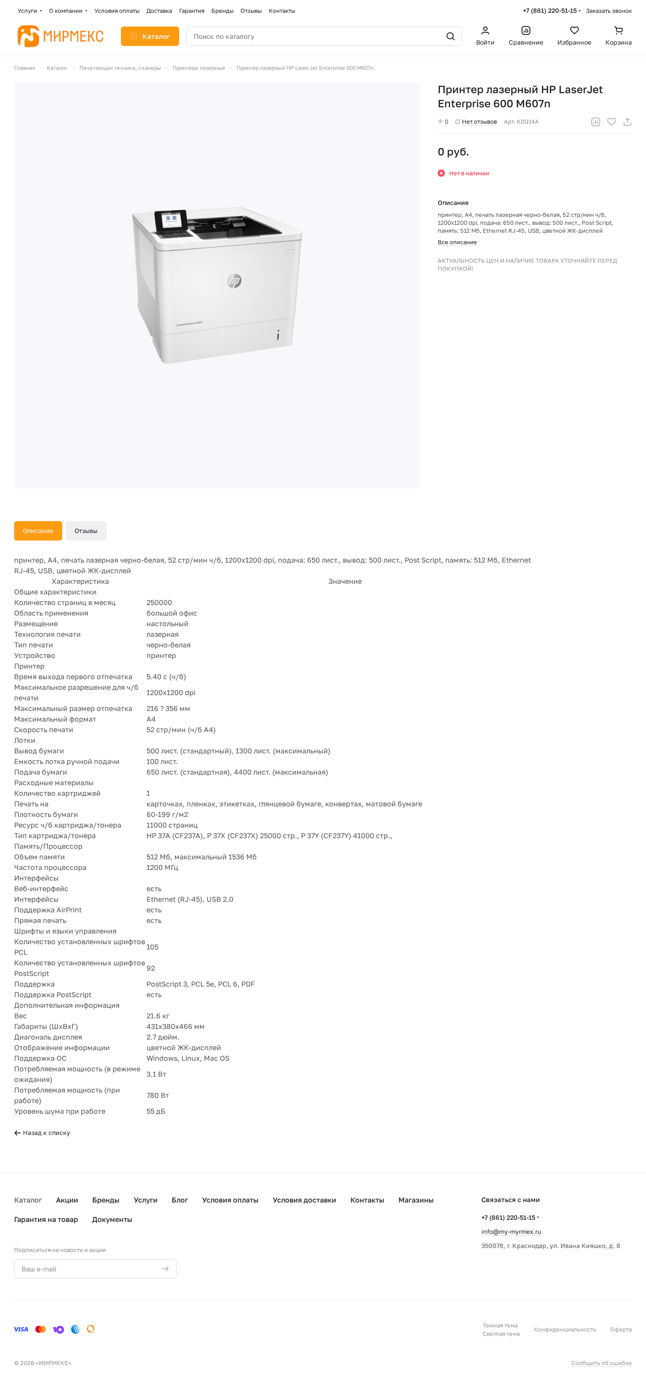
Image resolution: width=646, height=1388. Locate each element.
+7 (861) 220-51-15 (550, 10)
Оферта (621, 1329)
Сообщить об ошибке (601, 1362)
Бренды (106, 1199)
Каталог (28, 1199)
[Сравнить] (595, 121)
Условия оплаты (230, 1199)
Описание (38, 530)
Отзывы (86, 530)
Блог (180, 1199)
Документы (112, 1219)
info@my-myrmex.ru (511, 1231)
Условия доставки (304, 1199)
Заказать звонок (609, 10)
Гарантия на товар (46, 1219)
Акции (67, 1199)
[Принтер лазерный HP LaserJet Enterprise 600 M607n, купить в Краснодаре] (217, 285)
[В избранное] (611, 121)
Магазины (416, 1199)
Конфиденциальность (565, 1329)
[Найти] (450, 36)
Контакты (367, 1199)
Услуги (146, 1199)
